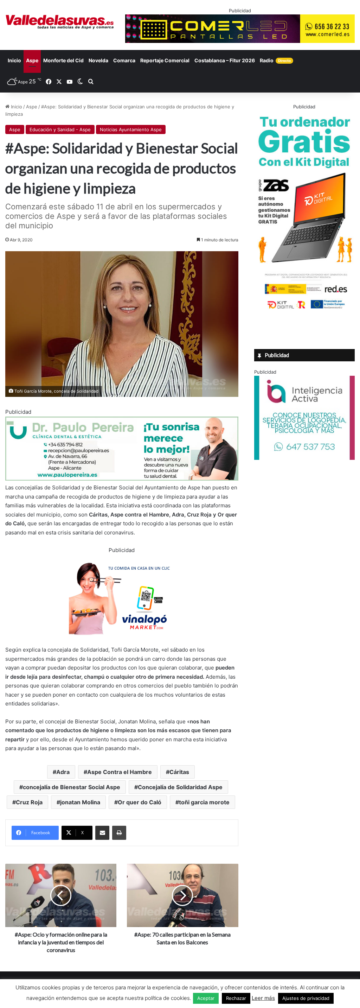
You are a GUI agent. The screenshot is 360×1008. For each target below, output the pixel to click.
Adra (63, 771)
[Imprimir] (119, 833)
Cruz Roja (29, 802)
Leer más (263, 998)
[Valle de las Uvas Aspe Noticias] (60, 22)
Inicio (14, 60)
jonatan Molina (80, 802)
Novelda (98, 60)
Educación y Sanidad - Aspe (60, 129)
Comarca (124, 60)
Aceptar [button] (205, 998)
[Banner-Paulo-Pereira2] (121, 478)
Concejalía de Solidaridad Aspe (180, 787)
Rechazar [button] (236, 998)
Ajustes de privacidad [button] (305, 998)
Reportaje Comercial (164, 60)
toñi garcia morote (204, 802)
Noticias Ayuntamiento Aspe (131, 129)
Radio (275, 60)
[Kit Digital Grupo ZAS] (304, 310)
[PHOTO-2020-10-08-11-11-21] (304, 458)
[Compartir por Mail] (102, 833)
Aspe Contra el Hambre (119, 771)
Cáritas (179, 771)
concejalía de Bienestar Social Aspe (71, 787)
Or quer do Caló (139, 802)
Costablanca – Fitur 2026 (224, 60)
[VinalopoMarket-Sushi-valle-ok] (121, 641)
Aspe (32, 60)
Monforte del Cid (63, 60)
